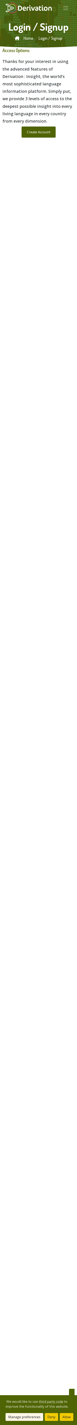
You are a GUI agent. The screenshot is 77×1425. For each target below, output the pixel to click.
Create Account (38, 132)
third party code (51, 1401)
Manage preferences (24, 1417)
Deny (51, 1417)
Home (28, 38)
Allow (66, 1417)
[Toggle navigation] (65, 8)
